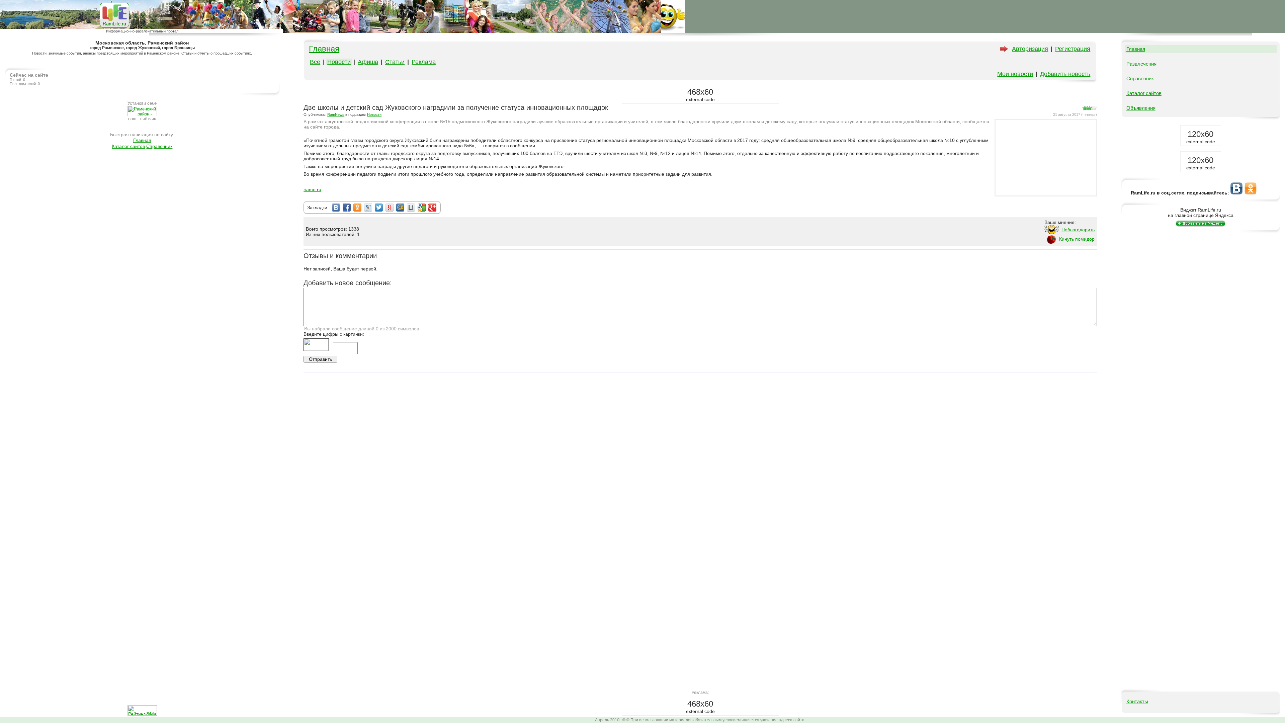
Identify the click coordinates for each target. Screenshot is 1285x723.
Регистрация (1072, 49)
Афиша (368, 62)
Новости (339, 62)
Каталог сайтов (128, 146)
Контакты (1137, 701)
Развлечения (1141, 64)
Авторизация (1030, 49)
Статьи (395, 62)
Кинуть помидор (1077, 239)
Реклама (424, 62)
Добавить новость (1065, 74)
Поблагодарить (1078, 229)
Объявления (1140, 108)
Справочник (159, 146)
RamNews (335, 114)
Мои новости (1015, 74)
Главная (142, 140)
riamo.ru (312, 189)
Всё (315, 62)
